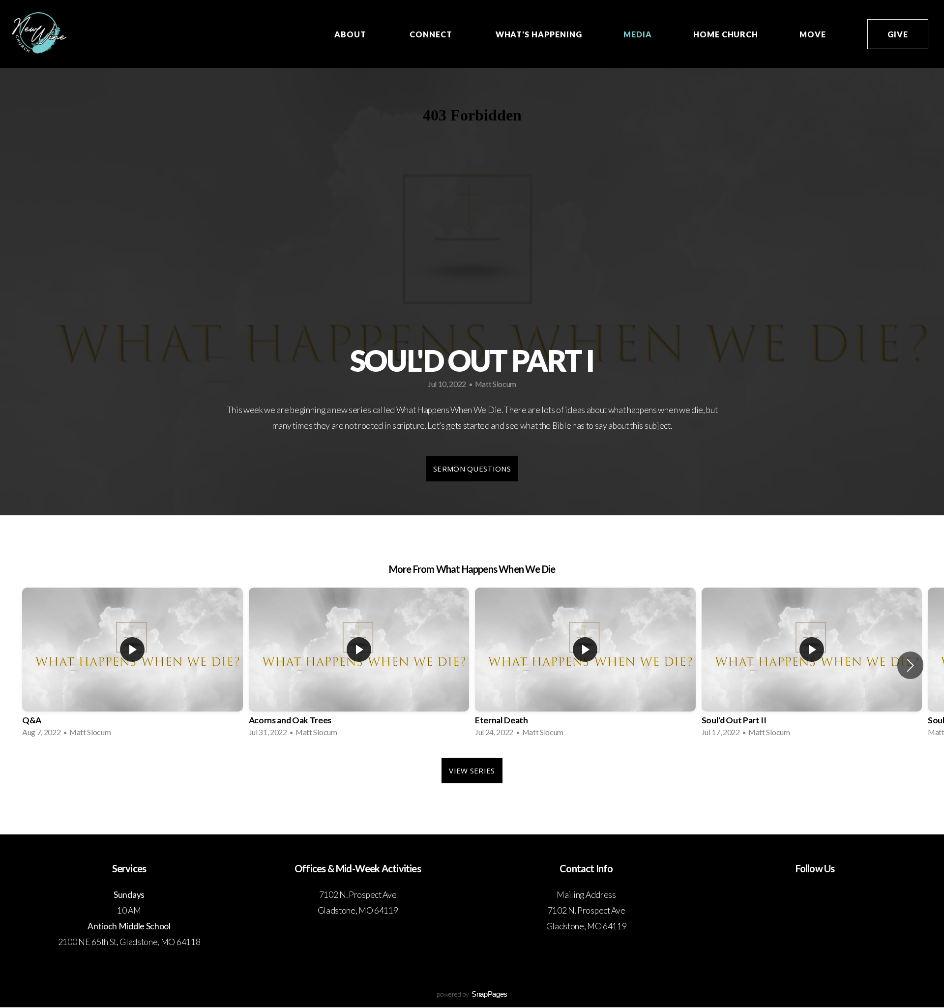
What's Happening (539, 34)
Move (812, 34)
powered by (472, 994)
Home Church (726, 34)
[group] (132, 665)
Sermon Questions (472, 469)
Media (637, 34)
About (351, 34)
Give (897, 34)
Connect (432, 34)
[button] (910, 665)
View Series (472, 770)
